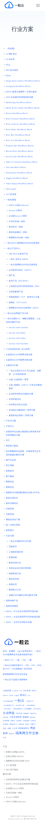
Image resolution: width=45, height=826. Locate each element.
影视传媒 (13, 557)
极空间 (27, 724)
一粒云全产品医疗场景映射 (15, 680)
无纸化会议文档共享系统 (20, 568)
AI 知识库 (10, 59)
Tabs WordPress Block (16, 167)
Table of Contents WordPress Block (22, 162)
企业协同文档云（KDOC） (21, 270)
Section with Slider (17, 333)
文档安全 (33, 720)
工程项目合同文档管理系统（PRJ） (25, 286)
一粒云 (19, 5)
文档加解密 (26, 720)
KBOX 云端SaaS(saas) (19, 205)
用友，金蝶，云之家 (10, 728)
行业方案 (10, 536)
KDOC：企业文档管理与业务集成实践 (23, 617)
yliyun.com (19, 819)
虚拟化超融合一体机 (18, 232)
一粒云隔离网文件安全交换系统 (23, 265)
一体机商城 (11, 200)
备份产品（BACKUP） (19, 281)
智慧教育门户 (13, 724)
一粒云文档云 (7, 709)
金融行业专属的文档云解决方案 (23, 595)
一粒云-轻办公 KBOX (18, 259)
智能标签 (21, 724)
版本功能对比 (12, 503)
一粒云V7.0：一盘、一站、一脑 (17, 660)
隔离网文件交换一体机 (19, 237)
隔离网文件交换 (27, 733)
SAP (29, 695)
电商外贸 (13, 584)
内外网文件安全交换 (18, 404)
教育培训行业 (15, 563)
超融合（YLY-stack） (18, 302)
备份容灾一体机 (16, 227)
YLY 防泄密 (11, 194)
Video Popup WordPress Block (19, 183)
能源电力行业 (15, 590)
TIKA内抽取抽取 (8, 701)
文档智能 (5, 724)
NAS (11, 695)
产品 (5, 746)
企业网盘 (9, 712)
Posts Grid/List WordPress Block (20, 124)
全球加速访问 (15, 399)
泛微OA (33, 724)
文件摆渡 (6, 721)
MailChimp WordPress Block (19, 102)
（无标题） (11, 48)
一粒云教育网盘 (30, 705)
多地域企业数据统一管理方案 (22, 410)
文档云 (12, 721)
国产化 (12, 275)
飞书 (4, 738)
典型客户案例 (12, 446)
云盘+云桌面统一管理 (18, 379)
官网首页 (10, 471)
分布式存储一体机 (17, 221)
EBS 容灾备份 (12, 70)
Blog (8, 65)
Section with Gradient (18, 327)
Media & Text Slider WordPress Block (23, 108)
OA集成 (16, 695)
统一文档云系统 (13, 525)
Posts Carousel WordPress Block (20, 119)
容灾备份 (5, 717)
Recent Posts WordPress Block (19, 151)
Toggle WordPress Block (17, 178)
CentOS (15, 691)
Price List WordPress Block (18, 140)
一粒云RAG (30, 701)
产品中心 (10, 426)
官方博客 (10, 465)
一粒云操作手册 (19, 705)
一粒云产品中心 (13, 248)
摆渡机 (26, 717)
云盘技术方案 (12, 365)
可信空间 (19, 713)
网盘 (32, 727)
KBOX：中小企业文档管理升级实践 (22, 611)
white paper (11, 189)
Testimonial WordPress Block (19, 173)
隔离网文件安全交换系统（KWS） (24, 308)
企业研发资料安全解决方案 (21, 394)
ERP (21, 690)
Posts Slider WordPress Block (19, 129)
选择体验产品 (12, 600)
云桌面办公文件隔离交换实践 (19, 354)
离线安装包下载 (13, 519)
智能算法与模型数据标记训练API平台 (23, 492)
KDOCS (5, 695)
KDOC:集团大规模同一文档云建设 (21, 92)
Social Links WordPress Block (19, 156)
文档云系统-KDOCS (15, 756)
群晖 (5, 733)
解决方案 (7, 774)
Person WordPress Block (17, 113)
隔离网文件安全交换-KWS (18, 761)
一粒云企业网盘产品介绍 (17, 313)
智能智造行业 (15, 573)
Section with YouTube (18, 344)
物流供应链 (14, 579)
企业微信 (28, 709)
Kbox (34, 691)
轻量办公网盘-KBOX (15, 752)
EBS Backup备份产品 (18, 254)
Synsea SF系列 (15, 210)
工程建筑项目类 (16, 552)
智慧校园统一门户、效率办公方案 (24, 297)
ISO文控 (27, 691)
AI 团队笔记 (11, 54)
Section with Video (17, 338)
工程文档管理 (15, 717)
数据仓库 (32, 717)
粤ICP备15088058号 (30, 819)
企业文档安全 (37, 709)
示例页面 (10, 509)
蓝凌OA (11, 733)
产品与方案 (11, 421)
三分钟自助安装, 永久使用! (18, 349)
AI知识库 (7, 691)
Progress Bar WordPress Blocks (20, 146)
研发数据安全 (23, 728)
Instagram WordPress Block (18, 86)
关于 (8, 440)
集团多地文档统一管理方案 (21, 415)
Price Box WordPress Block (18, 135)
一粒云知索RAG (17, 709)
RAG (23, 695)
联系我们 (10, 530)
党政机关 (13, 546)
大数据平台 (33, 713)
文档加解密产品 (16, 292)
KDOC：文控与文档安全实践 (19, 622)
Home (8, 75)
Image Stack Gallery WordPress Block (23, 81)
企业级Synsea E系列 (18, 216)
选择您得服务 (12, 606)
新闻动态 (10, 482)
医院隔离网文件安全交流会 (15, 674)
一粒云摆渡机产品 (8, 705)
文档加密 (19, 720)
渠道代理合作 (12, 498)
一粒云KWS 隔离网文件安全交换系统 (23, 243)
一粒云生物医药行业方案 (20, 541)
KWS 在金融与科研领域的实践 (19, 97)
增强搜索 (26, 713)
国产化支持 (11, 460)
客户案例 (10, 476)
